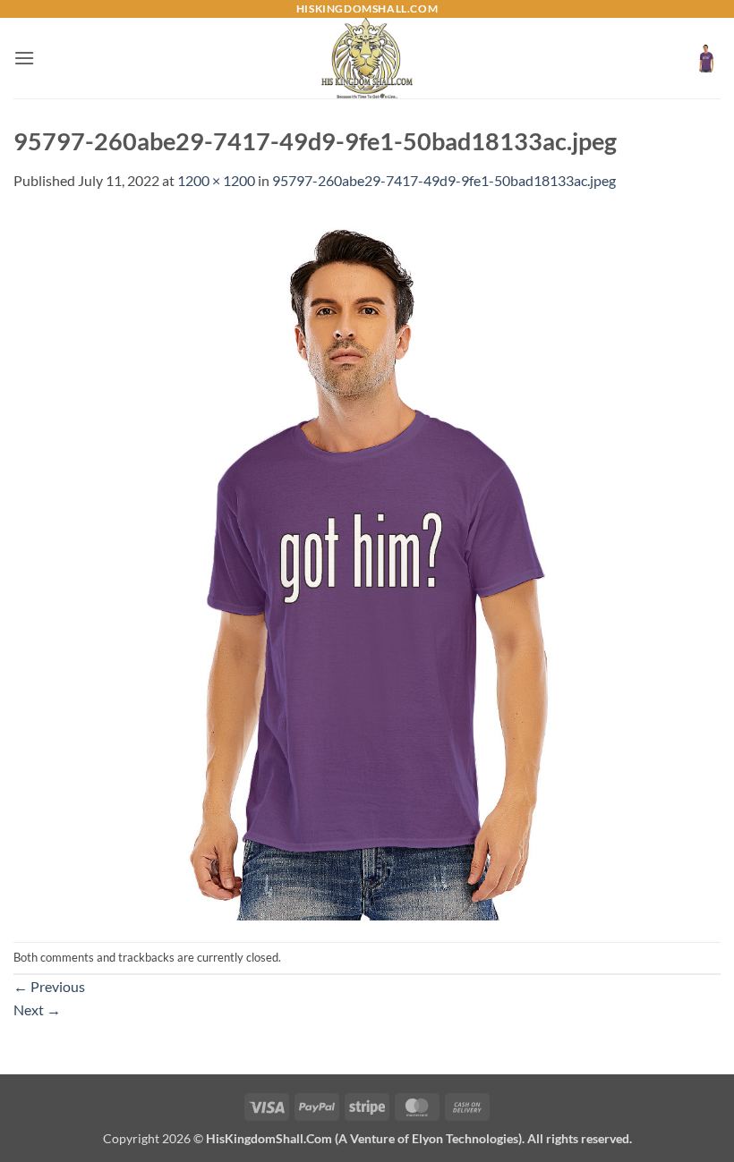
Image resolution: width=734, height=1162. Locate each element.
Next (37, 1009)
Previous (49, 986)
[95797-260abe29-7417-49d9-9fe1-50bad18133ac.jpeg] (367, 564)
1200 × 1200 (216, 180)
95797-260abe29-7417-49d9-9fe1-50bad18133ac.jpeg (444, 180)
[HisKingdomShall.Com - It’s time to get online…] (367, 58)
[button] (24, 58)
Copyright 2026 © (367, 1138)
